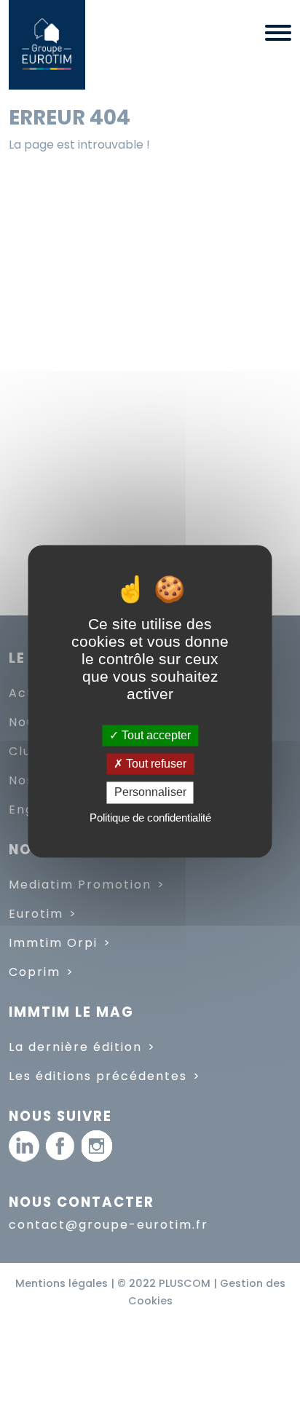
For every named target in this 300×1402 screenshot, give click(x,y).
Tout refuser (154, 764)
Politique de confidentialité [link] (150, 817)
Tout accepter (155, 735)
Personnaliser (150, 793)
